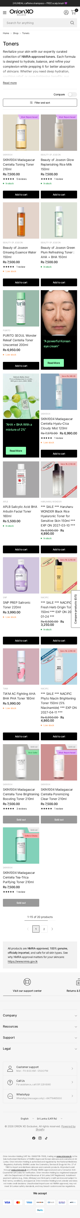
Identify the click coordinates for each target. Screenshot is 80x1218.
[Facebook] (34, 1138)
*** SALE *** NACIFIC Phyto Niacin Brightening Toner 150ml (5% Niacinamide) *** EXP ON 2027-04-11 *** (59, 703)
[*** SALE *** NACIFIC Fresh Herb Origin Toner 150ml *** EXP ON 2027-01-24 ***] (59, 575)
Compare (59, 94)
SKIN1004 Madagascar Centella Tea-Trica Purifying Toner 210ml (19, 877)
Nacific (45, 597)
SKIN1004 (7, 154)
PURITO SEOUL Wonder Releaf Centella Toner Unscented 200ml (20, 340)
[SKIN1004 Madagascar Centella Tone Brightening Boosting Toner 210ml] (21, 762)
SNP (5, 597)
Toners (25, 33)
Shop (15, 33)
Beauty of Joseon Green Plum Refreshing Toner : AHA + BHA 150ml (58, 252)
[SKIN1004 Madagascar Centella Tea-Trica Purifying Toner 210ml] (21, 845)
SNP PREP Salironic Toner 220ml (16, 605)
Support (9, 1037)
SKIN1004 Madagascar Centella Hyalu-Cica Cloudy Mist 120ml (57, 423)
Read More (54, 362)
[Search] (72, 22)
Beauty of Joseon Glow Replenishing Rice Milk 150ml (57, 164)
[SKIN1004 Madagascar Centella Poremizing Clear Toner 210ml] (59, 762)
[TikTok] (46, 1138)
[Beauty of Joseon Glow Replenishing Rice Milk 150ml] (59, 132)
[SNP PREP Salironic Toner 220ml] (21, 575)
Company (10, 1015)
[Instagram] (40, 1138)
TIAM (5, 688)
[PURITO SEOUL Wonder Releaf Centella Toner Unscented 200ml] (21, 308)
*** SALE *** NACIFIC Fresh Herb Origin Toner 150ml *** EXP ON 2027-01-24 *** (58, 609)
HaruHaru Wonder (51, 501)
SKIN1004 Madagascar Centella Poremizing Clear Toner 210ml (57, 794)
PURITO (6, 330)
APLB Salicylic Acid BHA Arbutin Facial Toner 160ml (20, 511)
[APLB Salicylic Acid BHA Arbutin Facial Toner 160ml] (21, 479)
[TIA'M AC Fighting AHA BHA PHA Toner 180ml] (21, 666)
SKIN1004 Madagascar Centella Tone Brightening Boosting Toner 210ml (21, 794)
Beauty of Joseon (51, 154)
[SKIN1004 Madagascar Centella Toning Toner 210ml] (21, 132)
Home (6, 33)
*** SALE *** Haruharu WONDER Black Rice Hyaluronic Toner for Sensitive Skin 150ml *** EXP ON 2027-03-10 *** (58, 516)
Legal (6, 1048)
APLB (5, 501)
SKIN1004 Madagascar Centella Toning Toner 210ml (19, 164)
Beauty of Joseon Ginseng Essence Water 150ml (19, 252)
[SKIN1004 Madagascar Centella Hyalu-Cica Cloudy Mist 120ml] (59, 392)
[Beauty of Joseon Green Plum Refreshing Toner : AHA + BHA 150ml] (59, 220)
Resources (10, 1026)
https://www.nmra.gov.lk (23, 961)
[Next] (52, 929)
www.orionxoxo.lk (64, 1156)
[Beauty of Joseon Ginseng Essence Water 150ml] (21, 220)
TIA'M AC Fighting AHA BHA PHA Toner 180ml (19, 696)
